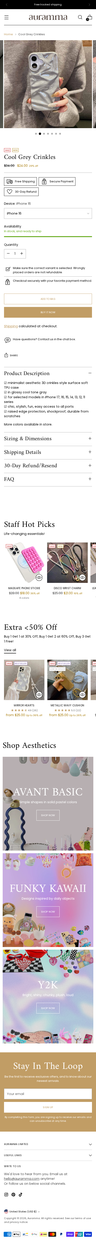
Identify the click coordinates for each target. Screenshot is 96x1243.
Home (8, 34)
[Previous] (7, 4)
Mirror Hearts (24, 705)
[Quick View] (39, 577)
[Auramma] (48, 17)
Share (14, 355)
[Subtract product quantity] (8, 253)
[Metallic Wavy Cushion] (67, 680)
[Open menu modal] (6, 17)
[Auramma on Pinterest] (14, 1195)
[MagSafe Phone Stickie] (24, 562)
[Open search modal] (80, 17)
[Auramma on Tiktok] (21, 1195)
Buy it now (48, 312)
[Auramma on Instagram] (6, 1195)
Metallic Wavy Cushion (67, 705)
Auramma (33, 1218)
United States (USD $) (23, 1211)
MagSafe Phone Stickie (24, 588)
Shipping (11, 326)
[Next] (89, 4)
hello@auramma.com (22, 1178)
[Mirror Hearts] (24, 680)
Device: (17, 203)
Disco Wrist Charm (67, 588)
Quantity (11, 244)
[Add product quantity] (22, 253)
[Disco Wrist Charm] (67, 562)
